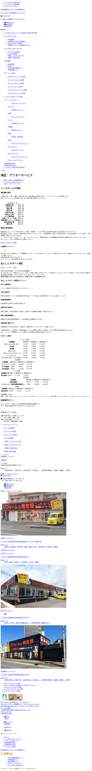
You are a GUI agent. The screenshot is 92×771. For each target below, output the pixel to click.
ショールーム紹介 (14, 167)
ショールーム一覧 (11, 6)
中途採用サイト (13, 70)
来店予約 (9, 26)
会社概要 (11, 64)
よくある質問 (12, 53)
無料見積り (9, 24)
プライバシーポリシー (15, 763)
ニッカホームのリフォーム (20, 33)
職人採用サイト (13, 761)
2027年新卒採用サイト (15, 68)
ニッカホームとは (10, 36)
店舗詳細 (4, 460)
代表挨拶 (11, 39)
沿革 (9, 66)
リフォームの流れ (14, 52)
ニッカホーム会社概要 (12, 4)
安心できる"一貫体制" (15, 43)
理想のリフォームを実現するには (19, 45)
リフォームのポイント (13, 96)
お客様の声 (10, 165)
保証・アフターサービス (16, 55)
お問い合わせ (10, 22)
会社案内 (8, 61)
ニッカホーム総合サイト (13, 2)
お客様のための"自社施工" (17, 41)
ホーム (6, 737)
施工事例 (9, 163)
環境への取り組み (14, 57)
